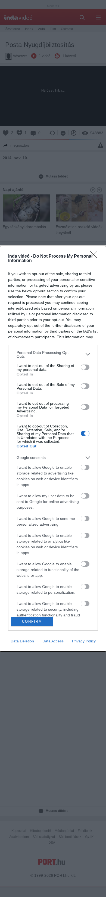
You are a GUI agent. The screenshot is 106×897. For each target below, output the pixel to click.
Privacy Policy (84, 641)
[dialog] (53, 448)
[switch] (85, 367)
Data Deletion (22, 641)
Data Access (53, 641)
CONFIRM (32, 621)
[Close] (95, 256)
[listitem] (53, 354)
